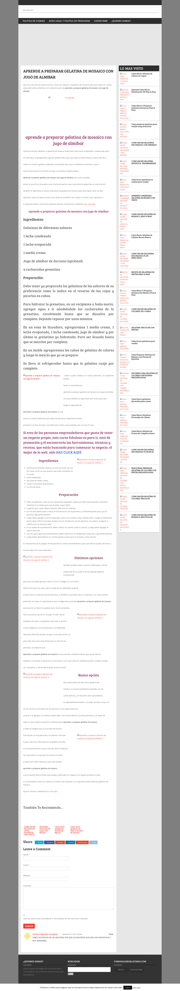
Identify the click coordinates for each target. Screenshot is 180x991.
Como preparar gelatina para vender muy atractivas (144, 125)
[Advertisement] (90, 47)
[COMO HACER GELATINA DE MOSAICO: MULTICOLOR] (125, 522)
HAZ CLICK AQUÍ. (69, 452)
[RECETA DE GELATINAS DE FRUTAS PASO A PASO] (125, 278)
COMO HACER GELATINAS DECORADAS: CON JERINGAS (144, 143)
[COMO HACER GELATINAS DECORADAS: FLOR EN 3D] (125, 455)
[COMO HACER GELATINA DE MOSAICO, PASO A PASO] (125, 221)
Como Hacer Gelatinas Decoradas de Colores (141, 416)
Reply (111, 934)
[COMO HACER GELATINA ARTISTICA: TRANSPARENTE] (125, 167)
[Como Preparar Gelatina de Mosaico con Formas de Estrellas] (125, 361)
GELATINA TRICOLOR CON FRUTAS (142, 328)
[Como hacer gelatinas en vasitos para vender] (125, 185)
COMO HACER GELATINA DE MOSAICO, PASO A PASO (143, 215)
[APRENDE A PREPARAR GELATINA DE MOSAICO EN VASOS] (125, 202)
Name (26, 855)
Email (26, 865)
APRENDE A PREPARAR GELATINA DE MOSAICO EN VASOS (143, 197)
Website (26, 875)
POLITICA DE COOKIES (34, 21)
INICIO (121, 969)
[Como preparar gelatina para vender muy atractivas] (125, 130)
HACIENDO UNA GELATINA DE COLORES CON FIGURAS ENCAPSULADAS (144, 375)
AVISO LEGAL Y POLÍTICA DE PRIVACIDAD (69, 21)
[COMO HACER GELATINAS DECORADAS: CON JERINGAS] (125, 149)
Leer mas (136, 987)
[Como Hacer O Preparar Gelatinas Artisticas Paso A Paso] (125, 112)
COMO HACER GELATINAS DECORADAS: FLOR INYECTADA (142, 255)
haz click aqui (89, 204)
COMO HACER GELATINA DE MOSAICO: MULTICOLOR (143, 515)
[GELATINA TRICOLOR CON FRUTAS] (125, 331)
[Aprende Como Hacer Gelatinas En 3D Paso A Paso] (125, 95)
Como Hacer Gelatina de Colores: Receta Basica (141, 236)
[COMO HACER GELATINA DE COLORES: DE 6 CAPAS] (125, 315)
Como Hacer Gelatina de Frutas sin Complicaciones (143, 432)
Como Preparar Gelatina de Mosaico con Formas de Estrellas (143, 356)
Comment (27, 886)
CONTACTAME (101, 21)
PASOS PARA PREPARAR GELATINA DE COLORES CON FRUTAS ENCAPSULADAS (143, 470)
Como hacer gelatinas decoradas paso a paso (141, 400)
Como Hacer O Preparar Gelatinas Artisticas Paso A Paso (143, 107)
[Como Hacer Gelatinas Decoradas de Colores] (125, 420)
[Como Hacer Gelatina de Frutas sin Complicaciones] (125, 437)
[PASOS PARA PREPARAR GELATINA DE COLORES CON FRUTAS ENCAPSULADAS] (125, 479)
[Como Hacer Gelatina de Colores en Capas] (125, 78)
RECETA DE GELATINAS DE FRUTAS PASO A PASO (142, 273)
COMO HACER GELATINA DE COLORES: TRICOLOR (143, 497)
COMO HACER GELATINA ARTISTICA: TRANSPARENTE (143, 162)
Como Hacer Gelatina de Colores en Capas (141, 74)
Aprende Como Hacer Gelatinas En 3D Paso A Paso (143, 90)
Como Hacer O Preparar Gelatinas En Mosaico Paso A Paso (143, 292)
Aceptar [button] (128, 987)
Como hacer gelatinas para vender (143, 342)
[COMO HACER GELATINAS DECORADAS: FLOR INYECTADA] (125, 259)
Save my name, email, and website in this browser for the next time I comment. (55, 918)
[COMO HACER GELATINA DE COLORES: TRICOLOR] (125, 502)
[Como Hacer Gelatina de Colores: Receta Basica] (125, 241)
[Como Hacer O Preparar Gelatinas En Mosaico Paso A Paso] (125, 296)
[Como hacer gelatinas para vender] (125, 345)
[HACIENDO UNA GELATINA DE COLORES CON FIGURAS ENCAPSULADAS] (125, 383)
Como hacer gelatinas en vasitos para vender (142, 180)
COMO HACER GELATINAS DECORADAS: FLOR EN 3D (142, 450)
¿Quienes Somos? (121, 21)
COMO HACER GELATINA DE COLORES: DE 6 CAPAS (143, 310)
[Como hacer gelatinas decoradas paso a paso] (125, 404)
